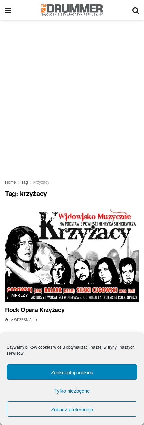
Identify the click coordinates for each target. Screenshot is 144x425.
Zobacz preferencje (72, 409)
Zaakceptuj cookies (72, 372)
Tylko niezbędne (72, 390)
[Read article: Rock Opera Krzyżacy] (72, 254)
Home (10, 182)
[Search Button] (135, 10)
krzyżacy (41, 182)
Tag (24, 182)
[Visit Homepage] (72, 10)
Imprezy (19, 295)
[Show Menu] (8, 10)
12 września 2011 (24, 319)
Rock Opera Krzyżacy (34, 309)
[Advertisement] (72, 96)
